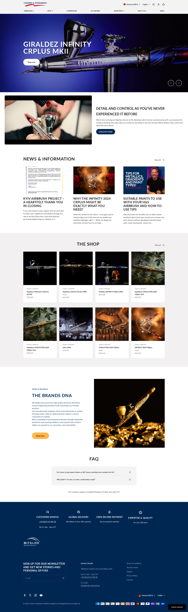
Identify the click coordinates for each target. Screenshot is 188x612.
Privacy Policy (132, 576)
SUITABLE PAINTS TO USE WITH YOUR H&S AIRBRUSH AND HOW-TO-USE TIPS (143, 204)
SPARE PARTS (118, 11)
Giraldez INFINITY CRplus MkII (111, 292)
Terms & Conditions (134, 563)
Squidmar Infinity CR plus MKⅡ (74, 292)
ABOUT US (141, 11)
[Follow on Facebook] (24, 595)
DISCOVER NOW (105, 132)
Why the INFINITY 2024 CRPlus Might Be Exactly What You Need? (92, 204)
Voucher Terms (132, 567)
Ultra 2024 (67, 347)
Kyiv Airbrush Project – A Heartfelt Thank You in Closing (43, 202)
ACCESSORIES (95, 11)
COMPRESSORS (71, 11)
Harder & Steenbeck (32, 289)
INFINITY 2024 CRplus (143, 347)
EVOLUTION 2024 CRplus (109, 347)
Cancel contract (177, 607)
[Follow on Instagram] (35, 595)
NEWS (162, 11)
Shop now (31, 62)
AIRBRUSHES (28, 11)
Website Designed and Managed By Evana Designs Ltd (62, 603)
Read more (40, 436)
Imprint (129, 572)
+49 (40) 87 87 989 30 (47, 522)
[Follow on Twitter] (30, 596)
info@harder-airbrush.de (90, 585)
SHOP (49, 11)
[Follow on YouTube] (41, 595)
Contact (130, 580)
